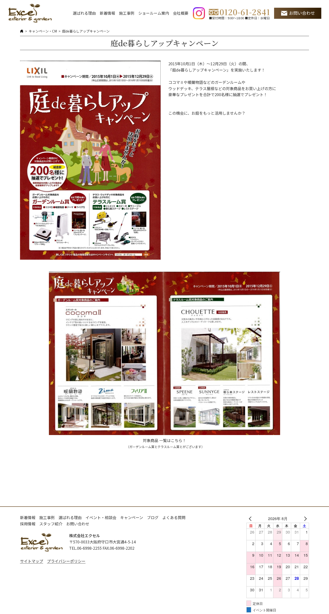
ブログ (152, 517)
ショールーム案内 (153, 13)
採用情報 (27, 524)
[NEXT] (304, 518)
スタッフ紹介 (50, 524)
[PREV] (251, 518)
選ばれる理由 (84, 13)
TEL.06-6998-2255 (85, 548)
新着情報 (107, 13)
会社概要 (180, 13)
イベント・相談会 (101, 517)
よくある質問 (173, 517)
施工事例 (126, 13)
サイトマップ (31, 561)
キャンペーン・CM (43, 31)
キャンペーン (131, 517)
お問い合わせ (302, 13)
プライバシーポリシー (66, 561)
